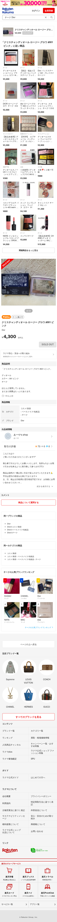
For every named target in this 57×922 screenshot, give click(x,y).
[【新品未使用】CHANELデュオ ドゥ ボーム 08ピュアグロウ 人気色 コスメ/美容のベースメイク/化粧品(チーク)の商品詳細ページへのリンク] (46, 223)
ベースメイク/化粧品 (31, 411)
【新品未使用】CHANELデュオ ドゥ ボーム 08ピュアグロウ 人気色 (46, 239)
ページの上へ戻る (28, 644)
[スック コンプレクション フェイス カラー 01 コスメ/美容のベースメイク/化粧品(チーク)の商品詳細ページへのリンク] (28, 190)
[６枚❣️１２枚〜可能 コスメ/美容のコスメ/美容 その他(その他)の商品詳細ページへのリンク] (46, 157)
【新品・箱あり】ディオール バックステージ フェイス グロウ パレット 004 (28, 75)
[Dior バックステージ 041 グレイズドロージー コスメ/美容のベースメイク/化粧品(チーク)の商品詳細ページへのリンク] (46, 57)
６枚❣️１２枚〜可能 (45, 170)
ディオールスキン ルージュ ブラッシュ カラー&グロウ (10, 74)
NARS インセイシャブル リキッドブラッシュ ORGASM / (11, 239)
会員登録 (49, 10)
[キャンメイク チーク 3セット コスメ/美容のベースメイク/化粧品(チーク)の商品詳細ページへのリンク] (46, 190)
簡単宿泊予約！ (47, 878)
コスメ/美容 (26, 408)
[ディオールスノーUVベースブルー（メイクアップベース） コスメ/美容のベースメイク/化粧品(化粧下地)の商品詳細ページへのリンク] (11, 157)
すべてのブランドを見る (28, 717)
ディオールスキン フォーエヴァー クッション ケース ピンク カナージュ (45, 141)
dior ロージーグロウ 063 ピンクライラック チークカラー (28, 107)
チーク (5, 68)
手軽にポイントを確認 (47, 894)
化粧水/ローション (26, 134)
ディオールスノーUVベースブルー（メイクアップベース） (10, 173)
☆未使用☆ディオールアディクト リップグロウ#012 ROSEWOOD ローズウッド (28, 174)
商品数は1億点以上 (9, 878)
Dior (3, 329)
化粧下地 (6, 167)
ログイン (36, 10)
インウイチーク (27, 235)
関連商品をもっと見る (28, 250)
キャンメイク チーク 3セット (45, 203)
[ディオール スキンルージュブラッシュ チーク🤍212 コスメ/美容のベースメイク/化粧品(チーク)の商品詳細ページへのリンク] (46, 90)
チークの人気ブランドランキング (38, 627)
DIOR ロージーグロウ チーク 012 (10, 104)
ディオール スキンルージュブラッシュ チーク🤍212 (46, 106)
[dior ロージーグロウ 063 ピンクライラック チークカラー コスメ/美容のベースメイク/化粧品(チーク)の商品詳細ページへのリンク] (28, 90)
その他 (40, 167)
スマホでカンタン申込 (9, 894)
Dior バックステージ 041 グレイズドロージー (46, 72)
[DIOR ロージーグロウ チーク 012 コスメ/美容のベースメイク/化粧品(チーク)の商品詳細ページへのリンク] (11, 90)
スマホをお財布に (28, 894)
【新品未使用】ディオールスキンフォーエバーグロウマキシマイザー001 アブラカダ (10, 141)
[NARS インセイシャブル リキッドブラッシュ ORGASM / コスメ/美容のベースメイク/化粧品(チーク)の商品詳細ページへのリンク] (11, 223)
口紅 (21, 167)
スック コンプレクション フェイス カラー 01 (28, 205)
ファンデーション (43, 134)
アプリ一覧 (34, 904)
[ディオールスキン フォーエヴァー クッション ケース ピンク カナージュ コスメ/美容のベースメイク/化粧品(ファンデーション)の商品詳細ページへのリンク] (46, 124)
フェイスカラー (8, 134)
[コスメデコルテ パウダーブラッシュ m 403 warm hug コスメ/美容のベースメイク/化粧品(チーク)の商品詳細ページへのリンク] (11, 190)
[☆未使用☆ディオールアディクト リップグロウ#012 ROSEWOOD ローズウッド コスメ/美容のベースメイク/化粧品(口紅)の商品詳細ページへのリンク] (28, 157)
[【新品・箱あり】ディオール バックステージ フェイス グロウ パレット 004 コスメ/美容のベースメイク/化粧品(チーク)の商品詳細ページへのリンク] (28, 57)
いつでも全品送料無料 (28, 878)
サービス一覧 (7, 904)
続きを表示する (43, 486)
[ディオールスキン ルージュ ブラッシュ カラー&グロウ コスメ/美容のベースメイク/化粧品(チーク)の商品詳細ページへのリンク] (11, 57)
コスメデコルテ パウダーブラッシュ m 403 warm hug (11, 206)
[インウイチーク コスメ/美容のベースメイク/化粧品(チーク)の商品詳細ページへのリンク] (28, 223)
